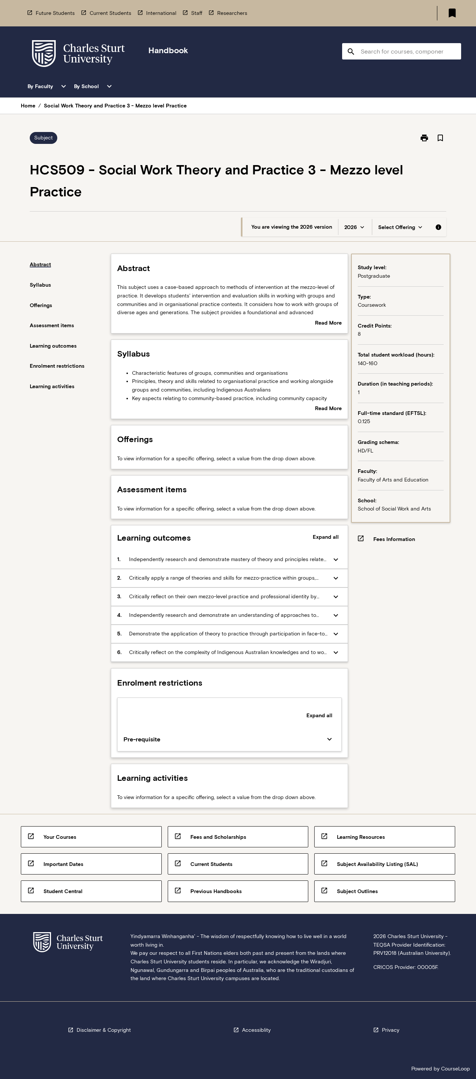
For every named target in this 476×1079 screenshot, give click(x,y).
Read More (328, 323)
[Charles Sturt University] (78, 55)
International (161, 13)
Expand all (326, 537)
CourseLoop (455, 1069)
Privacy (390, 1030)
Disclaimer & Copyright (104, 1030)
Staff (196, 13)
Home (28, 106)
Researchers (232, 13)
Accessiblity (256, 1030)
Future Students (55, 13)
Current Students (110, 13)
